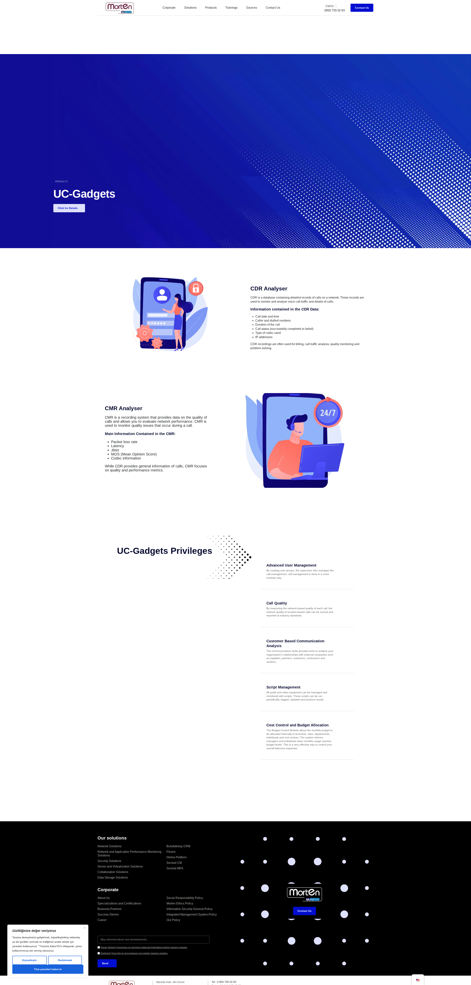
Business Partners (109, 909)
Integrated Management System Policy (192, 914)
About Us (104, 897)
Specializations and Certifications (119, 903)
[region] (47, 951)
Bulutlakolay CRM (178, 846)
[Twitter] (302, 982)
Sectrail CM (174, 862)
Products (211, 7)
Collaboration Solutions (113, 872)
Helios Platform (177, 857)
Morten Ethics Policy (180, 903)
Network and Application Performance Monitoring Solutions (129, 853)
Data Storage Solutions (113, 877)
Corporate (169, 7)
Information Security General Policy (190, 909)
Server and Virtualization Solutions (120, 866)
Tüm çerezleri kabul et (48, 969)
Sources (251, 7)
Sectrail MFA (175, 868)
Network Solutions (109, 846)
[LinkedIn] (284, 982)
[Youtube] (364, 982)
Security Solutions (109, 860)
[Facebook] (343, 982)
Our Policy (173, 920)
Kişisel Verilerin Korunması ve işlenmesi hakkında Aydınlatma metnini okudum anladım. (144, 947)
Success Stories (108, 914)
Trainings (231, 7)
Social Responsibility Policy (185, 897)
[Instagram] (322, 982)
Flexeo (171, 851)
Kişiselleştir (29, 960)
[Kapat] (84, 928)
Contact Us (273, 7)
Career (102, 920)
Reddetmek (65, 960)
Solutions (190, 7)
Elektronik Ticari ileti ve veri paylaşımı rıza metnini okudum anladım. (134, 953)
